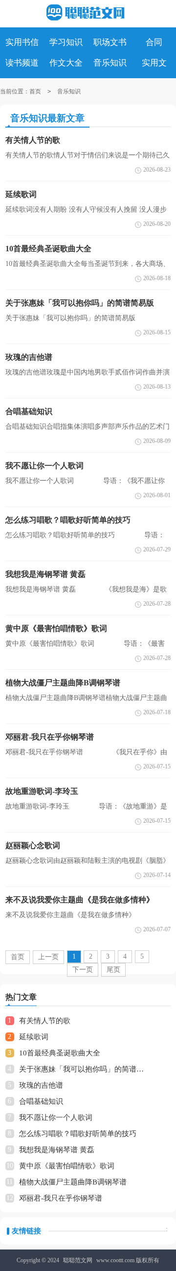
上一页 (48, 957)
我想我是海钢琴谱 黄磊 (56, 1150)
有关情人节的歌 (44, 1021)
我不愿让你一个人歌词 (55, 1117)
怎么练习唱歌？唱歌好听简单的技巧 (77, 1134)
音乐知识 (69, 91)
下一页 (82, 969)
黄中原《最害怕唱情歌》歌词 (66, 1166)
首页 (35, 91)
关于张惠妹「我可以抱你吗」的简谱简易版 (84, 1069)
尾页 (113, 969)
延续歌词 (33, 1037)
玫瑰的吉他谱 (41, 1085)
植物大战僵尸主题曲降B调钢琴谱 (73, 1182)
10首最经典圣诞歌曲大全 (59, 1053)
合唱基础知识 (41, 1101)
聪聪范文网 (77, 1260)
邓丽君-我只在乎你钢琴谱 (60, 1198)
